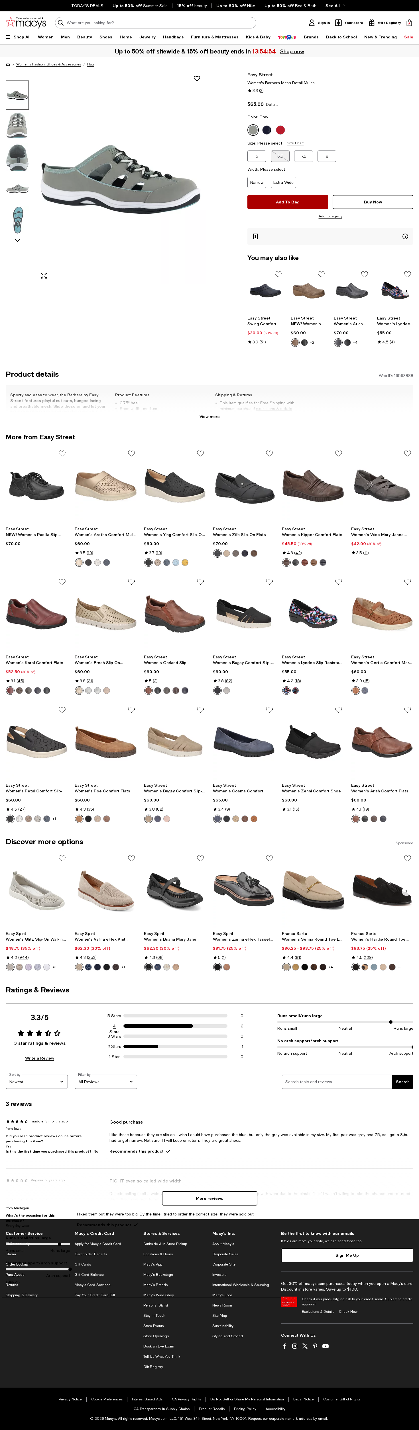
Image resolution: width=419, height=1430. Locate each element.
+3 (54, 967)
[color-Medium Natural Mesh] (175, 967)
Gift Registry (153, 1367)
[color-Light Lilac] (28, 967)
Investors (219, 1275)
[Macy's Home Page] (26, 22)
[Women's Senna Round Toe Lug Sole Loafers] (313, 890)
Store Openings (156, 1336)
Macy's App (152, 1264)
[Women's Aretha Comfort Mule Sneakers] (106, 486)
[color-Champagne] (79, 690)
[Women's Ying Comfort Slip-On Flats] (175, 486)
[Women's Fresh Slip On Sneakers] (106, 614)
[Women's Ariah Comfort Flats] (382, 742)
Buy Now (373, 201)
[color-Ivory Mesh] (166, 967)
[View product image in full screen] (43, 275)
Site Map (219, 1316)
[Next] (406, 291)
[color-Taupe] (295, 342)
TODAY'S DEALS (87, 5)
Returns (12, 1285)
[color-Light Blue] (175, 562)
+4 (355, 343)
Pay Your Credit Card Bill (95, 1295)
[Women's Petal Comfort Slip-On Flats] (37, 742)
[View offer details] (330, 236)
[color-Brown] (286, 562)
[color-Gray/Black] (28, 690)
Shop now (292, 51)
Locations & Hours (158, 1254)
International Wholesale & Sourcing (240, 1285)
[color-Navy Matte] (244, 553)
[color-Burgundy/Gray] (10, 690)
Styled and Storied (227, 1336)
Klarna (11, 1254)
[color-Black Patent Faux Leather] (304, 967)
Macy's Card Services (92, 1285)
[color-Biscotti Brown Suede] (295, 967)
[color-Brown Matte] (254, 553)
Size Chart (295, 143)
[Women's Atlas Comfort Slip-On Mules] (352, 291)
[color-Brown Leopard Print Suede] (364, 967)
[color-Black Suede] (355, 967)
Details (272, 104)
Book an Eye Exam (158, 1346)
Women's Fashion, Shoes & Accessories (48, 64)
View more (210, 416)
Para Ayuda (15, 1275)
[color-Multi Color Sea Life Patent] (286, 690)
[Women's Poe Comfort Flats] (106, 742)
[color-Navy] (338, 342)
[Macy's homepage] (8, 64)
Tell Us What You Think (161, 1357)
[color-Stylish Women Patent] (295, 690)
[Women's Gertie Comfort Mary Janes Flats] (382, 614)
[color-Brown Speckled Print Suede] (313, 967)
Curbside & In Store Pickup (165, 1244)
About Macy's (223, 1244)
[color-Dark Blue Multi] (88, 967)
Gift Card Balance (89, 1275)
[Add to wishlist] (197, 78)
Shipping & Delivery (22, 1295)
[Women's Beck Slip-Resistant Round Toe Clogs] (309, 291)
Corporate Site (223, 1264)
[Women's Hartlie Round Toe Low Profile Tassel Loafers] (382, 890)
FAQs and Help (18, 1244)
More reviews (209, 1198)
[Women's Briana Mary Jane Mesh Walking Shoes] (175, 890)
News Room (222, 1305)
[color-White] (97, 562)
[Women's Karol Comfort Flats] (37, 614)
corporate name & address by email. (298, 1419)
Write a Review (39, 1058)
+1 (54, 819)
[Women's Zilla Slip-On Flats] (244, 486)
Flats (90, 64)
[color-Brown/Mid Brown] (19, 690)
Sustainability (222, 1326)
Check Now (348, 1312)
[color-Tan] (304, 562)
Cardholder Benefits (91, 1254)
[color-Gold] (79, 562)
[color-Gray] (226, 690)
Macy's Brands (155, 1285)
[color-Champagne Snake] (106, 690)
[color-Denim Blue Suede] (374, 967)
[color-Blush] (166, 818)
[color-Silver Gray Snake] (88, 690)
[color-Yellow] (185, 562)
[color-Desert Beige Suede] (383, 967)
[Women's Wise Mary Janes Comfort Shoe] (382, 486)
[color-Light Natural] (79, 967)
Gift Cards (83, 1264)
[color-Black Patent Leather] (217, 967)
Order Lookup (17, 1264)
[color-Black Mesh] (148, 967)
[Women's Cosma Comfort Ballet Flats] (244, 742)
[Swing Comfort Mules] (265, 291)
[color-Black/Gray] (46, 690)
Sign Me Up (347, 1255)
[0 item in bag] (409, 22)
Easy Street (260, 74)
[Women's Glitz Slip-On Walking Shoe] (37, 890)
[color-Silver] (97, 690)
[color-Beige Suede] (286, 967)
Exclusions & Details (318, 1312)
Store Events (153, 1326)
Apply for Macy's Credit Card (98, 1244)
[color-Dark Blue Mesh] (157, 967)
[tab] (17, 95)
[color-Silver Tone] (37, 967)
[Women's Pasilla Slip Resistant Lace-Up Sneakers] (37, 486)
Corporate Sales (225, 1254)
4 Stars (114, 1026)
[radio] (295, 342)
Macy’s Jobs (222, 1295)
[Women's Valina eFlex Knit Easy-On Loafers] (106, 890)
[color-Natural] (157, 562)
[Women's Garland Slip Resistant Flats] (175, 614)
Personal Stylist (155, 1305)
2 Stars (114, 1046)
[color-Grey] (166, 690)
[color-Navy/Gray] (37, 690)
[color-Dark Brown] (355, 690)
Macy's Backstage (158, 1275)
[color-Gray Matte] (235, 553)
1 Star (114, 1056)
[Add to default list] (278, 274)
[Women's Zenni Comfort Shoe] (313, 742)
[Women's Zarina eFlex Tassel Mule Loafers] (244, 890)
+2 (312, 343)
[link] (265, 330)
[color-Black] (304, 342)
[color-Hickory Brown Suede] (323, 967)
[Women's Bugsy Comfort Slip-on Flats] (244, 614)
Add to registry (330, 216)
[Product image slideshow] (121, 177)
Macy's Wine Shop (158, 1295)
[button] (106, 177)
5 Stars (114, 1015)
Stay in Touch (154, 1316)
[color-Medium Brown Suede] (226, 967)
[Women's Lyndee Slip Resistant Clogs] (395, 291)
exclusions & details (274, 408)
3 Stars (114, 1036)
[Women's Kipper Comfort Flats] (313, 486)
